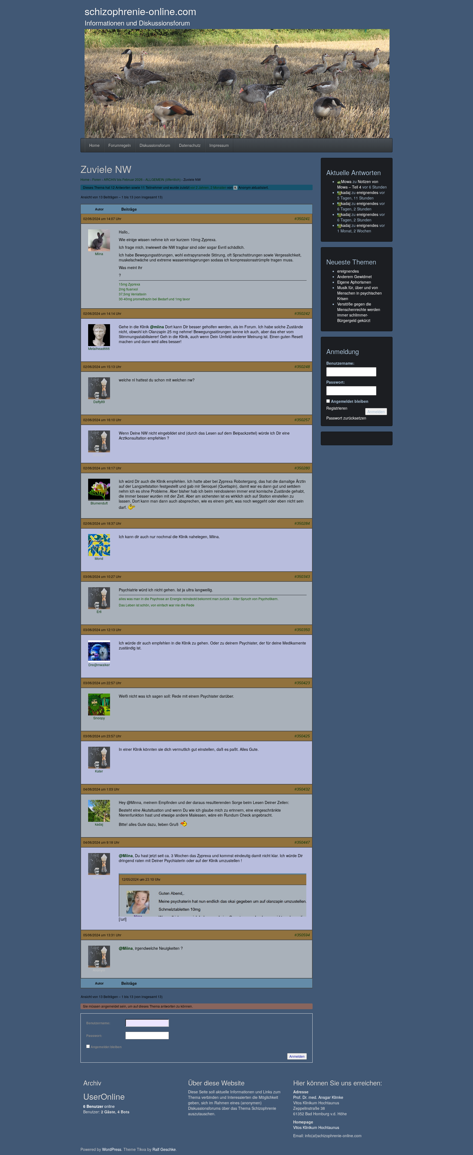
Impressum (219, 145)
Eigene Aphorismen (354, 282)
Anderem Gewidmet (354, 276)
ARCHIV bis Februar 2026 (123, 179)
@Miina (126, 855)
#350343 (302, 576)
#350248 (302, 366)
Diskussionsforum (155, 145)
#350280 (302, 468)
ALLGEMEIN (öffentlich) (163, 179)
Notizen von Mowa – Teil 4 (357, 184)
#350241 (302, 218)
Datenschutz (190, 145)
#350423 (302, 683)
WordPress (111, 1149)
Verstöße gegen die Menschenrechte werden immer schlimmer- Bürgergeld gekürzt (358, 312)
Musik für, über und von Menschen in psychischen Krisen (359, 293)
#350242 (302, 313)
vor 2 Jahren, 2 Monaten (208, 187)
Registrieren (336, 408)
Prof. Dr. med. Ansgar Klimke (318, 1097)
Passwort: (94, 1035)
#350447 (302, 842)
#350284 (302, 523)
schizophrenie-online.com (140, 11)
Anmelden (297, 1056)
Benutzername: (98, 1022)
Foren (96, 179)
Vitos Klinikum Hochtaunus (316, 1127)
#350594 (302, 935)
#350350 (302, 630)
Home (94, 145)
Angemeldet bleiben (106, 1046)
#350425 (302, 736)
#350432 (302, 789)
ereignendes (367, 192)
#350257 (302, 420)
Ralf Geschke (164, 1149)
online (99, 1106)
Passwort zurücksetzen (346, 418)
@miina (157, 326)
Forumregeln (119, 145)
